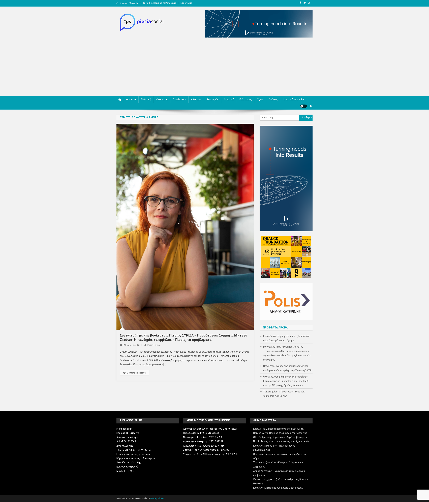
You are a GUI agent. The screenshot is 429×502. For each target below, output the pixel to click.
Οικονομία (162, 99)
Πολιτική (146, 99)
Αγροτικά (229, 99)
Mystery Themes (158, 498)
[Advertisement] (214, 67)
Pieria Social (153, 345)
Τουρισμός (213, 99)
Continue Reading (136, 373)
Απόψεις (273, 99)
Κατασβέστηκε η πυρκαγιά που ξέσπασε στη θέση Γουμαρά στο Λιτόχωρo (286, 338)
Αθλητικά (196, 99)
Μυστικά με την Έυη (294, 99)
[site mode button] (303, 106)
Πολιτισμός (245, 99)
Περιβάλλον (179, 99)
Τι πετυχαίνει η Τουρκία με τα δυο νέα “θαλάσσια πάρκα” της (283, 393)
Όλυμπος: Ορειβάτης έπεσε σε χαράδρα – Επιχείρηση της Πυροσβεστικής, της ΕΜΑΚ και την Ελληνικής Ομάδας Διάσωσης (286, 381)
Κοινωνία (131, 99)
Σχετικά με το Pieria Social (163, 3)
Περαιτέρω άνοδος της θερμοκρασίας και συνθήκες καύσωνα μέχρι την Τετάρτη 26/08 (287, 368)
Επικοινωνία (186, 3)
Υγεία (260, 99)
